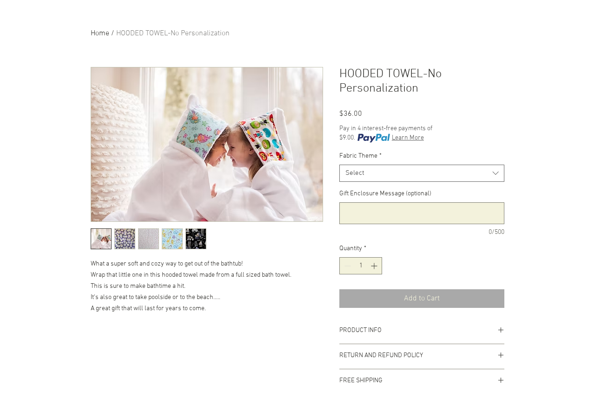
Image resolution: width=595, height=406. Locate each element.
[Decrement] (346, 266)
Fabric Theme (360, 156)
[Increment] (375, 266)
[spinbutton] (360, 266)
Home (100, 33)
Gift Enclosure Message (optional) (385, 194)
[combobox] (421, 173)
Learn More (408, 138)
